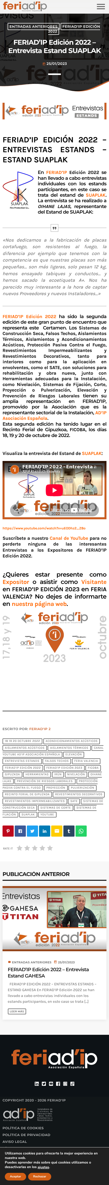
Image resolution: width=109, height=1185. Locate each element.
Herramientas (37, 775)
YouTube (47, 814)
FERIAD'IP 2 (40, 729)
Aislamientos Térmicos (69, 748)
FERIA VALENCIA (86, 761)
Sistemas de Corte (55, 808)
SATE (74, 801)
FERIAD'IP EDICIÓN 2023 (64, 768)
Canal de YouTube (69, 538)
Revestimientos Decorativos (78, 794)
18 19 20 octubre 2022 (22, 741)
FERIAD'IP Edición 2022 (74, 29)
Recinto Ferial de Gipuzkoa (27, 794)
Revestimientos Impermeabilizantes (35, 801)
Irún (58, 775)
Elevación (73, 754)
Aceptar (15, 1177)
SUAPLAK (28, 814)
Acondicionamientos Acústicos (72, 741)
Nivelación (76, 775)
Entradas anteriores (33, 26)
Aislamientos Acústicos (25, 748)
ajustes (43, 1167)
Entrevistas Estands (22, 761)
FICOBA (93, 768)
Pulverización (82, 788)
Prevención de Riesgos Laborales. (45, 781)
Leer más (17, 1011)
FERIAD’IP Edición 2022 (31, 316)
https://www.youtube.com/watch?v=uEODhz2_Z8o (44, 528)
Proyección (55, 788)
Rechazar (39, 1177)
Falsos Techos (57, 761)
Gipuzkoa (12, 775)
